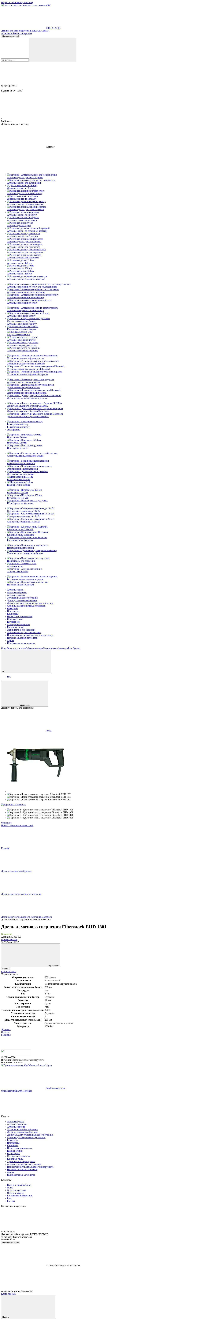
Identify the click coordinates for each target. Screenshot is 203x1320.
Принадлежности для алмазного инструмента (30, 635)
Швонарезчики (14, 619)
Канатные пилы (15, 627)
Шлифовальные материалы (21, 643)
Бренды (77, 648)
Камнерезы (12, 613)
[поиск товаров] (52, 49)
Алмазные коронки (17, 592)
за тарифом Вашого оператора (16, 33)
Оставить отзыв (9, 939)
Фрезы (10, 640)
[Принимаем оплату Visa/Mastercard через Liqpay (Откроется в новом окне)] (26, 1065)
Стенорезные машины (18, 624)
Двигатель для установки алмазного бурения (30, 603)
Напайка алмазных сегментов (22, 638)
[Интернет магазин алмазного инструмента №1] (16, 1054)
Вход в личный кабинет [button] (19, 1185)
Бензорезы (12, 608)
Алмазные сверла (16, 595)
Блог (70, 648)
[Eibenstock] (13, 804)
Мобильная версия (55, 1088)
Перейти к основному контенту (17, 2)
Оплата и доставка (16, 648)
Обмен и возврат (34, 648)
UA (9, 677)
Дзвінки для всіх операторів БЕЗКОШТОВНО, (25, 30)
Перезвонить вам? (10, 36)
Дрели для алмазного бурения (22, 600)
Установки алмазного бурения (22, 597)
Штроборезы (13, 621)
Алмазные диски (15, 589)
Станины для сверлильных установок (26, 605)
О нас (4, 648)
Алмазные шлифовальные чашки (24, 632)
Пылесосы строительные (19, 616)
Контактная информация (55, 648)
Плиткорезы (13, 611)
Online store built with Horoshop (16, 1091)
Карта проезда (8, 1294)
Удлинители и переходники (21, 630)
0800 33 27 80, (53, 28)
